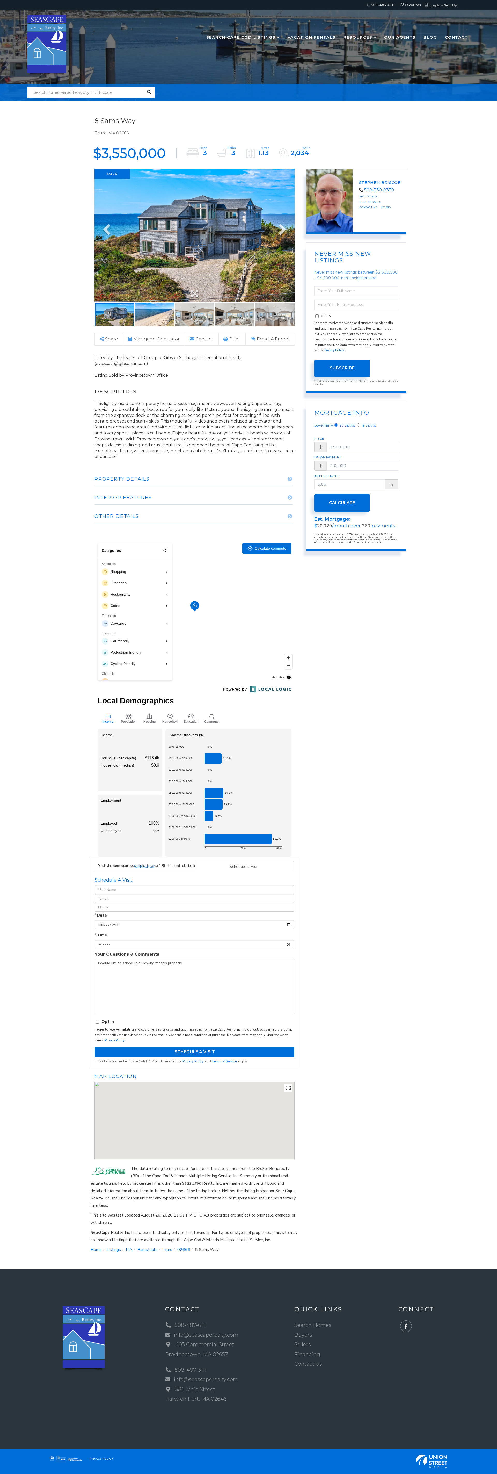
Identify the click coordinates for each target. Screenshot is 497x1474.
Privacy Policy (114, 1040)
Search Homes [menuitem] (312, 1325)
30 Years (347, 425)
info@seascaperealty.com (206, 1335)
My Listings (368, 196)
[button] (149, 92)
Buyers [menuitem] (303, 1335)
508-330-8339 (379, 190)
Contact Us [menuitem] (308, 1364)
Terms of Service (224, 1061)
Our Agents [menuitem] (400, 37)
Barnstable (147, 1250)
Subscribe (342, 368)
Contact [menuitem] (456, 37)
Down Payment (327, 457)
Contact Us (144, 866)
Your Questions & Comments (127, 954)
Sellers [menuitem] (302, 1344)
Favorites (412, 5)
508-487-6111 (382, 5)
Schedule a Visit (244, 866)
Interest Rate (326, 476)
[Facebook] (406, 1326)
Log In (435, 5)
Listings (114, 1250)
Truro (167, 1250)
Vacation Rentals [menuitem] (312, 37)
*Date (101, 915)
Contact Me (369, 207)
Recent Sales (370, 202)
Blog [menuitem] (430, 37)
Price (319, 438)
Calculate (342, 502)
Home (96, 1250)
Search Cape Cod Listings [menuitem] (241, 37)
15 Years (368, 425)
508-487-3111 (190, 1370)
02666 (183, 1250)
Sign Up (450, 5)
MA (129, 1250)
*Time (101, 935)
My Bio (386, 207)
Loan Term (323, 425)
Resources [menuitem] (357, 37)
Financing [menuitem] (307, 1354)
